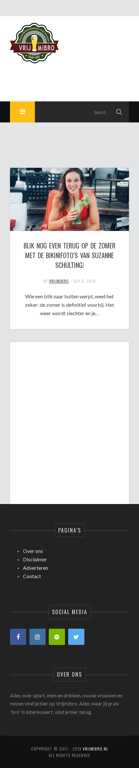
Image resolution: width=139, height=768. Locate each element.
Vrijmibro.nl (95, 748)
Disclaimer (35, 559)
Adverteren (35, 568)
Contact (32, 576)
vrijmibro (59, 281)
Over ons (33, 551)
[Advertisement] (69, 417)
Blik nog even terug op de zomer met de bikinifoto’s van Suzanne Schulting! (69, 255)
